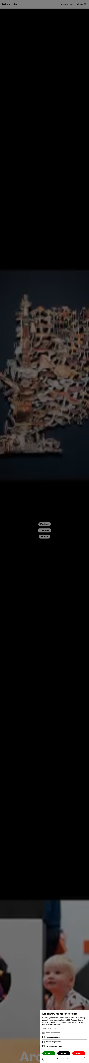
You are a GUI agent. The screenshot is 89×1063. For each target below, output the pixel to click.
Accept (63, 1053)
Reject (78, 1053)
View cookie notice (49, 1028)
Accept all (48, 1053)
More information (63, 1059)
